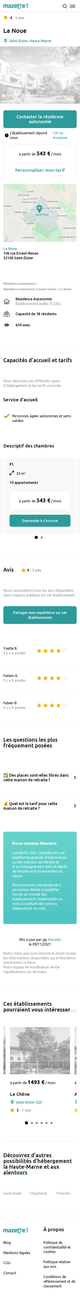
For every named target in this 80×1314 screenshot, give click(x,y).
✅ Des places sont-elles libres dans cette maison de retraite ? (36, 777)
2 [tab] (42, 537)
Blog (7, 1243)
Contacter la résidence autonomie (40, 119)
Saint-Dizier (12, 1193)
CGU (6, 1263)
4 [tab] (42, 1123)
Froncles (63, 1193)
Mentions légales (16, 1253)
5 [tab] (47, 1123)
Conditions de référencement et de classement (59, 1281)
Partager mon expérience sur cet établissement (40, 615)
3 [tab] (37, 1123)
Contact (9, 1273)
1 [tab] (36, 537)
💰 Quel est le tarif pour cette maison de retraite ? (30, 805)
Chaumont (38, 1193)
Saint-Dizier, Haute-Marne (30, 41)
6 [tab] (51, 1123)
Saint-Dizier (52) (29, 1102)
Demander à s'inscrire (40, 521)
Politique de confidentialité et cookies (57, 1247)
